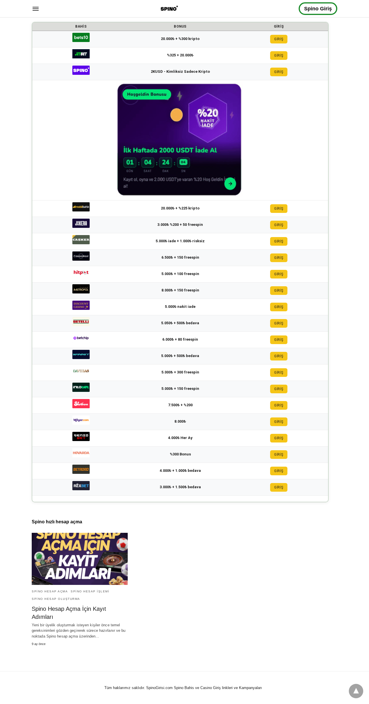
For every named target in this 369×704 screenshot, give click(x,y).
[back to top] (356, 691)
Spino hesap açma (50, 591)
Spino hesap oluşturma (56, 598)
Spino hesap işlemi (90, 591)
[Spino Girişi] (169, 8)
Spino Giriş (318, 9)
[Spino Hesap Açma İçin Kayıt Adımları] (80, 559)
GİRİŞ (278, 39)
